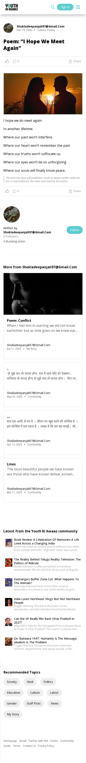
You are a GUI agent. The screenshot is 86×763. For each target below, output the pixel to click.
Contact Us (29, 746)
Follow (74, 230)
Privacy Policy (46, 746)
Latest (54, 693)
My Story (13, 714)
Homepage (11, 741)
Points (54, 741)
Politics (48, 682)
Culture (35, 693)
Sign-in (65, 7)
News (54, 703)
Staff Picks (34, 703)
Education (13, 693)
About (23, 741)
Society (12, 682)
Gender (12, 703)
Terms (17, 746)
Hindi (30, 682)
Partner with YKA (39, 741)
